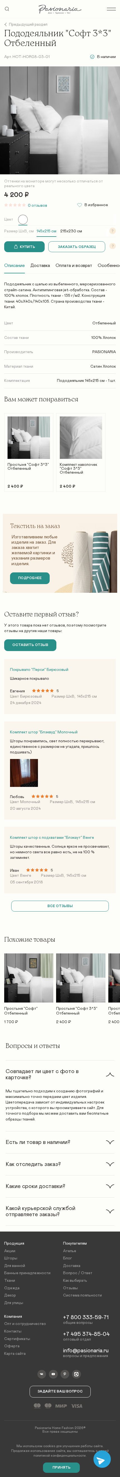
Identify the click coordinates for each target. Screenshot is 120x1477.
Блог (67, 1258)
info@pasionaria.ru (86, 1350)
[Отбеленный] (22, 219)
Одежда (12, 1288)
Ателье (69, 1251)
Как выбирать (75, 1281)
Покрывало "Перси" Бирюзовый (39, 670)
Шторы (10, 1258)
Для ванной (14, 1266)
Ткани (9, 1281)
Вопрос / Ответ (77, 1273)
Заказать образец (77, 247)
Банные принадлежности (27, 1273)
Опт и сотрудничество (25, 1324)
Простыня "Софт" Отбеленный (21, 1011)
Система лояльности (82, 1295)
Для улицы (13, 1303)
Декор (10, 1295)
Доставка (40, 265)
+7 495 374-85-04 (86, 1334)
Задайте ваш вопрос (60, 1391)
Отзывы (70, 1288)
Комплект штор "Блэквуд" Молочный (44, 732)
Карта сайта (15, 1354)
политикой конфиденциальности (59, 1455)
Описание (14, 265)
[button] (60, 1074)
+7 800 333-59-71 (86, 1317)
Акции (9, 1251)
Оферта (12, 1346)
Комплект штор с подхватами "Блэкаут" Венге (52, 838)
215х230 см (71, 231)
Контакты (12, 1331)
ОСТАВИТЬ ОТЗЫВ (30, 645)
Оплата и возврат (74, 265)
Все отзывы (60, 906)
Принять (61, 1467)
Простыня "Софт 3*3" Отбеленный (28, 467)
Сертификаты (17, 1339)
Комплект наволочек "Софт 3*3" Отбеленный (78, 468)
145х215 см (46, 231)
